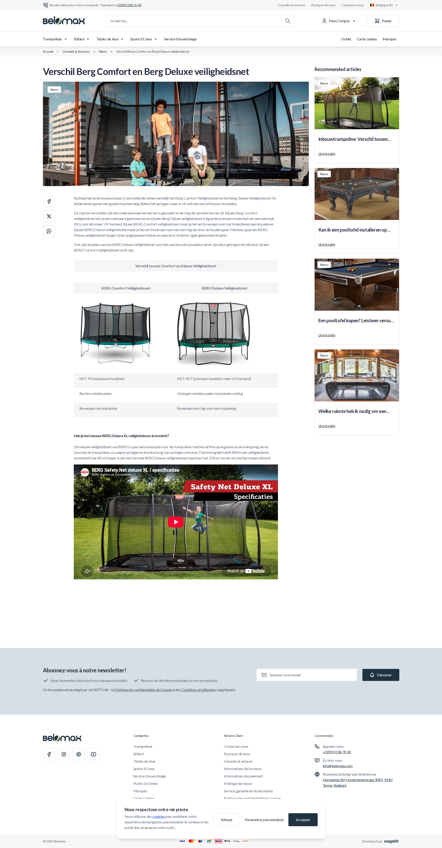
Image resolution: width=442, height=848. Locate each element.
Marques (390, 39)
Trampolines (52, 39)
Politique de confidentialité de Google (143, 689)
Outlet (346, 39)
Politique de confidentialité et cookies (252, 798)
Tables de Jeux (107, 39)
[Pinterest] (79, 754)
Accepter (303, 819)
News (103, 51)
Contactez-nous (352, 5)
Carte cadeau (367, 39)
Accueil (48, 51)
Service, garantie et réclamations (248, 791)
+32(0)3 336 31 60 (337, 752)
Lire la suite (326, 153)
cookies (158, 816)
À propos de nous (323, 5)
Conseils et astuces (292, 5)
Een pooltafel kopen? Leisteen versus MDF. (355, 321)
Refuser (227, 819)
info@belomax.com (338, 766)
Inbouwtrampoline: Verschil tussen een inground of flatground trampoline (353, 139)
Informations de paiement (243, 776)
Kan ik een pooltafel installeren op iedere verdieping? (352, 230)
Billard (79, 39)
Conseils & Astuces (76, 51)
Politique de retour (238, 783)
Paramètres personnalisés (264, 819)
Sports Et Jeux (141, 39)
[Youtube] (93, 754)
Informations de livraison (242, 768)
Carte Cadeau (143, 798)
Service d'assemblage (180, 39)
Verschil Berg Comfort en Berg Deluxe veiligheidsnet (152, 51)
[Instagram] (64, 754)
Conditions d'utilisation (198, 689)
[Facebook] (49, 754)
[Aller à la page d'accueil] (64, 21)
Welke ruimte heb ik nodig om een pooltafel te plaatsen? (352, 411)
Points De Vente (145, 783)
